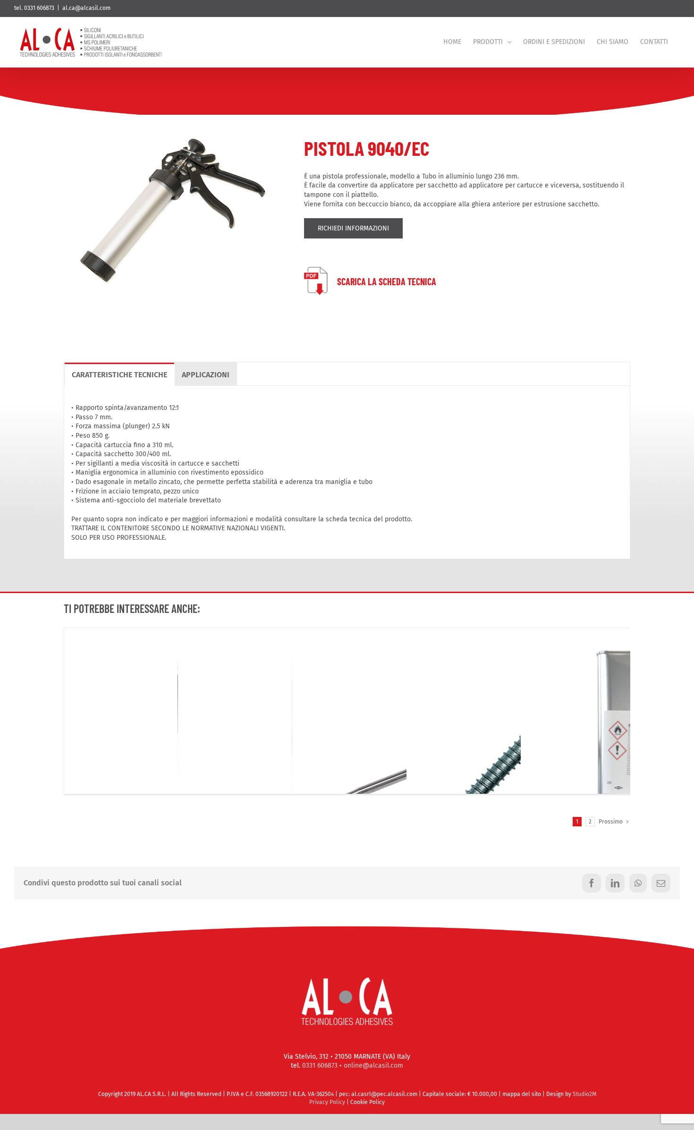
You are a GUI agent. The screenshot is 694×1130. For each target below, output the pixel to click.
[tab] (119, 374)
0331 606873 (320, 1066)
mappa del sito (522, 1094)
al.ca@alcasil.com (86, 8)
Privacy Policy (327, 1102)
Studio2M (584, 1094)
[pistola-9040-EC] (172, 127)
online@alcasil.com (373, 1066)
